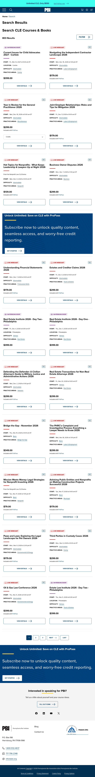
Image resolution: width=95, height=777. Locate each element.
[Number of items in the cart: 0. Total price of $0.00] (82, 10)
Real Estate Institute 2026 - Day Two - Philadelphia (23, 320)
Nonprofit (20, 186)
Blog (36, 726)
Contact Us (39, 731)
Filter (82, 37)
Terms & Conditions (27, 773)
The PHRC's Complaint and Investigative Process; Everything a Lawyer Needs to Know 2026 (68, 428)
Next (51, 638)
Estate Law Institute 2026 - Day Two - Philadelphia (69, 589)
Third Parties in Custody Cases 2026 (69, 536)
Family (19, 72)
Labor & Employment (70, 69)
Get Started (12, 251)
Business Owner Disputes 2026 (66, 165)
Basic (15, 436)
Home (5, 16)
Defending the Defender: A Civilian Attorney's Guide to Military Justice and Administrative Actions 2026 (24, 374)
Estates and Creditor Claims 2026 (67, 267)
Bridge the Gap (22, 440)
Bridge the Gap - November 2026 (20, 425)
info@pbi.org (11, 758)
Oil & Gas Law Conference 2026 (20, 587)
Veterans (20, 390)
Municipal (67, 498)
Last (64, 638)
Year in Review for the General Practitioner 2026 (19, 106)
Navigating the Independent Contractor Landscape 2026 (70, 53)
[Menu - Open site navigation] (4, 10)
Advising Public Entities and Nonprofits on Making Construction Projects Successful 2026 (70, 482)
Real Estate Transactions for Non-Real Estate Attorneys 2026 (69, 373)
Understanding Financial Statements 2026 (22, 269)
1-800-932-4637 (12, 748)
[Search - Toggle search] (10, 10)
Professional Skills (23, 284)
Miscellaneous (22, 121)
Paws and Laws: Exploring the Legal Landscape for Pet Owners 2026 (22, 537)
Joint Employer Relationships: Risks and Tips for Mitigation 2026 (71, 106)
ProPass (61, 78)
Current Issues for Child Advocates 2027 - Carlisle (21, 53)
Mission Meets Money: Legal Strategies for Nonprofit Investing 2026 (23, 481)
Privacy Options (69, 773)
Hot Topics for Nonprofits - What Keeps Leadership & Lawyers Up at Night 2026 (24, 166)
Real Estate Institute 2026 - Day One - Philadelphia (69, 320)
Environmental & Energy (25, 552)
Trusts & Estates (69, 282)
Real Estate (21, 339)
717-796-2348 (11, 753)
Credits (8, 137)
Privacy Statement (43, 773)
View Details (22, 86)
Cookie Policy (56, 773)
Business (66, 179)
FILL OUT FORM (45, 704)
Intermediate (17, 69)
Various (15, 336)
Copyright (29, 768)
